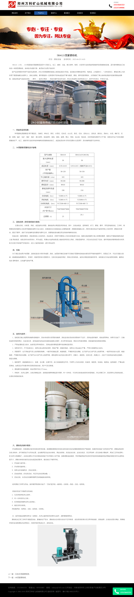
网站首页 (15, 13)
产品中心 (41, 13)
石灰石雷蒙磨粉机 (22, 574)
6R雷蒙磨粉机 (20, 578)
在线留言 (80, 13)
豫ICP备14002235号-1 (71, 591)
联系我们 (93, 13)
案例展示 (67, 13)
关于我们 (28, 13)
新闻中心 (54, 13)
